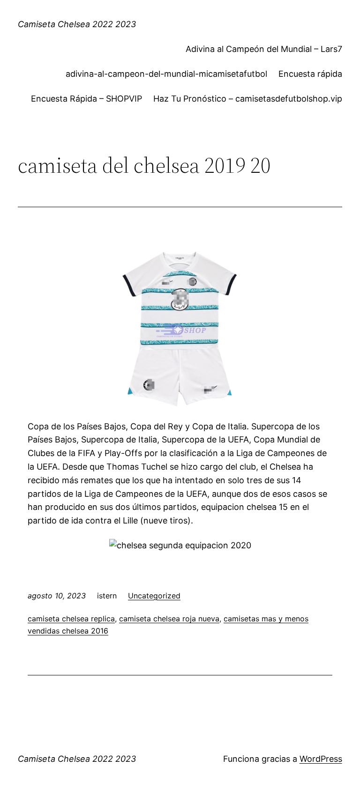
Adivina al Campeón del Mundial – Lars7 (264, 49)
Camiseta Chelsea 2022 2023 (77, 24)
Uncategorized (154, 595)
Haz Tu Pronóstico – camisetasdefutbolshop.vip (247, 98)
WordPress (321, 759)
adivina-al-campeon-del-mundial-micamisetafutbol (166, 74)
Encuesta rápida (310, 74)
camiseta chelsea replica (71, 618)
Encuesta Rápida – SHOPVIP (86, 98)
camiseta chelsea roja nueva (169, 618)
